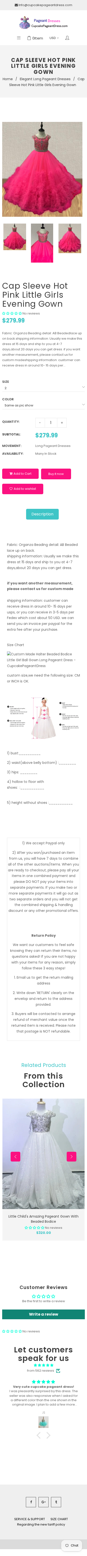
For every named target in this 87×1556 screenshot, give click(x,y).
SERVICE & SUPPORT (29, 1519)
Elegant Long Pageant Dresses (45, 79)
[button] (12, 313)
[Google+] (43, 1502)
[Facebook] (31, 1502)
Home (8, 79)
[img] (43, 1365)
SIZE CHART (59, 1519)
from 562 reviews (40, 1370)
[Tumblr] (56, 1502)
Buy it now (56, 474)
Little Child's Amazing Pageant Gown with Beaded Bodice (43, 1219)
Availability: (12, 453)
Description (42, 514)
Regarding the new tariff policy (41, 1524)
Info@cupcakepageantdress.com (45, 5)
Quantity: (11, 421)
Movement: (12, 445)
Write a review (43, 1314)
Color (8, 399)
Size (5, 381)
